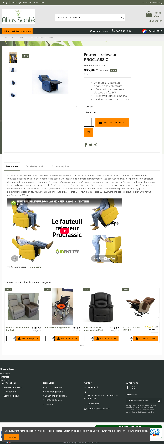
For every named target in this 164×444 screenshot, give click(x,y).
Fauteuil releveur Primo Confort (17, 328)
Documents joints (60, 166)
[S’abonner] (159, 400)
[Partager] (86, 145)
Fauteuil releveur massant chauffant (93, 328)
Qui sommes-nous (54, 387)
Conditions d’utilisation (56, 395)
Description (12, 166)
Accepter (11, 437)
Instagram (5, 380)
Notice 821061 (35, 267)
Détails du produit (35, 166)
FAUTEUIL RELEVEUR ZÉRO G (133, 328)
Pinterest (4, 376)
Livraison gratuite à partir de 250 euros (27, 2)
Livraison (49, 404)
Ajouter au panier (115, 122)
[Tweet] (90, 145)
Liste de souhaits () (153, 2)
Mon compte (9, 391)
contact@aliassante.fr (99, 408)
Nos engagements (54, 391)
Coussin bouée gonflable (57, 327)
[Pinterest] (95, 145)
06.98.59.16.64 (94, 403)
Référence (89, 65)
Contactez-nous (11, 395)
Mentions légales (53, 399)
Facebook (5, 373)
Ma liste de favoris (12, 387)
